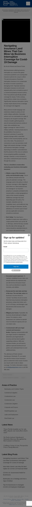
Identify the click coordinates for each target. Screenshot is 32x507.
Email (5, 246)
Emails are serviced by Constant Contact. (14, 262)
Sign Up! (16, 266)
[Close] (29, 235)
